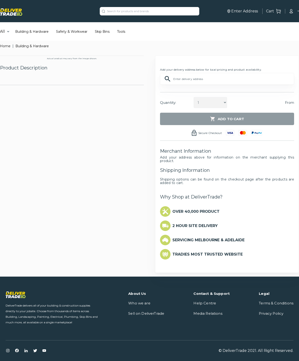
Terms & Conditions (276, 303)
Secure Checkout (210, 133)
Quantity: (168, 102)
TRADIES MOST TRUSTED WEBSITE (207, 254)
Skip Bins (102, 31)
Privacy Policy (271, 313)
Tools (121, 31)
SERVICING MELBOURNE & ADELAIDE (208, 240)
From (289, 103)
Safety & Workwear (71, 31)
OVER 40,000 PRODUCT (196, 211)
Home (5, 46)
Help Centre (204, 303)
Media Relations (207, 313)
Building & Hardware (32, 31)
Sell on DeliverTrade (146, 313)
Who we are (139, 303)
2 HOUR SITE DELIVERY (195, 226)
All (2, 31)
